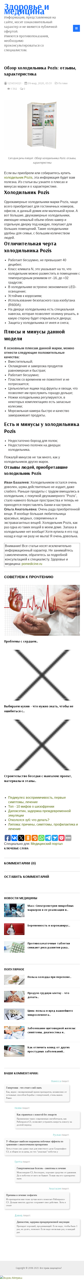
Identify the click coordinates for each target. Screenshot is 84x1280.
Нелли (18, 1108)
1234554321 (14, 83)
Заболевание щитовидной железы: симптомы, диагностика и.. (52, 1030)
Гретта (18, 1161)
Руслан (57, 1134)
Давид (18, 1215)
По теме (63, 83)
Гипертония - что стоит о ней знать (24, 1087)
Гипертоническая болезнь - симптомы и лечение (41, 1168)
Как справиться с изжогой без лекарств (37, 1114)
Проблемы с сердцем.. (21, 641)
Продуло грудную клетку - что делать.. (48, 995)
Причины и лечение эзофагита (21, 1195)
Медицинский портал (47, 843)
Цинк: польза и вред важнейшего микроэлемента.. (50, 1013)
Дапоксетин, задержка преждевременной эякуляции (43, 1222)
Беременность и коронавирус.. (49, 925)
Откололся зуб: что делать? (28, 820)
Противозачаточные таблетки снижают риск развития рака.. (49, 945)
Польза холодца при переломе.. (49, 977)
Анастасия (55, 1188)
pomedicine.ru (32, 564)
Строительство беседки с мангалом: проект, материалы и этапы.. (38, 778)
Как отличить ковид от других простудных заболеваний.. (49, 1049)
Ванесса (56, 1081)
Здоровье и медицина (26, 8)
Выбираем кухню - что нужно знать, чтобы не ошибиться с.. (38, 708)
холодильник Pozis (18, 177)
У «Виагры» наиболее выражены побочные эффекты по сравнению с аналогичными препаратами (34, 1143)
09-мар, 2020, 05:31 (39, 83)
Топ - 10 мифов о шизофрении (31, 806)
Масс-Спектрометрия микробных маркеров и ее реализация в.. (51, 908)
